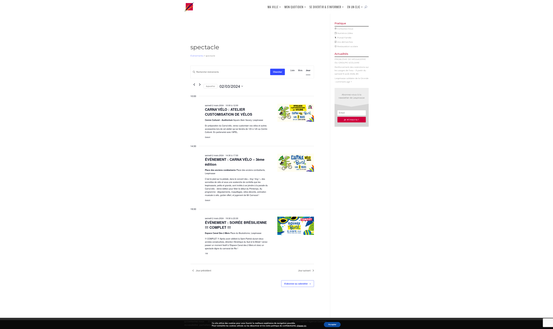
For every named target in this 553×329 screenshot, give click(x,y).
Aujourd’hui (210, 86)
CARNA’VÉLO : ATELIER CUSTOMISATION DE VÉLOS (228, 112)
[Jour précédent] (194, 84)
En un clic (353, 7)
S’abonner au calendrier (296, 283)
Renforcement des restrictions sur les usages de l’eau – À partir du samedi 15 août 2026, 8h (352, 70)
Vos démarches (345, 42)
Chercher (277, 71)
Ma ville (273, 7)
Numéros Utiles (345, 33)
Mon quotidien (293, 7)
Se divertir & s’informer (325, 7)
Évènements (196, 55)
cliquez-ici (301, 326)
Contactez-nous (345, 28)
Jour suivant (304, 270)
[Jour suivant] (199, 84)
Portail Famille (344, 37)
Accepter (332, 324)
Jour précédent (203, 270)
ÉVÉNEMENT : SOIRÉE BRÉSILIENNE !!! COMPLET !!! (236, 225)
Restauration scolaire (347, 46)
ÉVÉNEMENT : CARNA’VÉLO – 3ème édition (234, 162)
